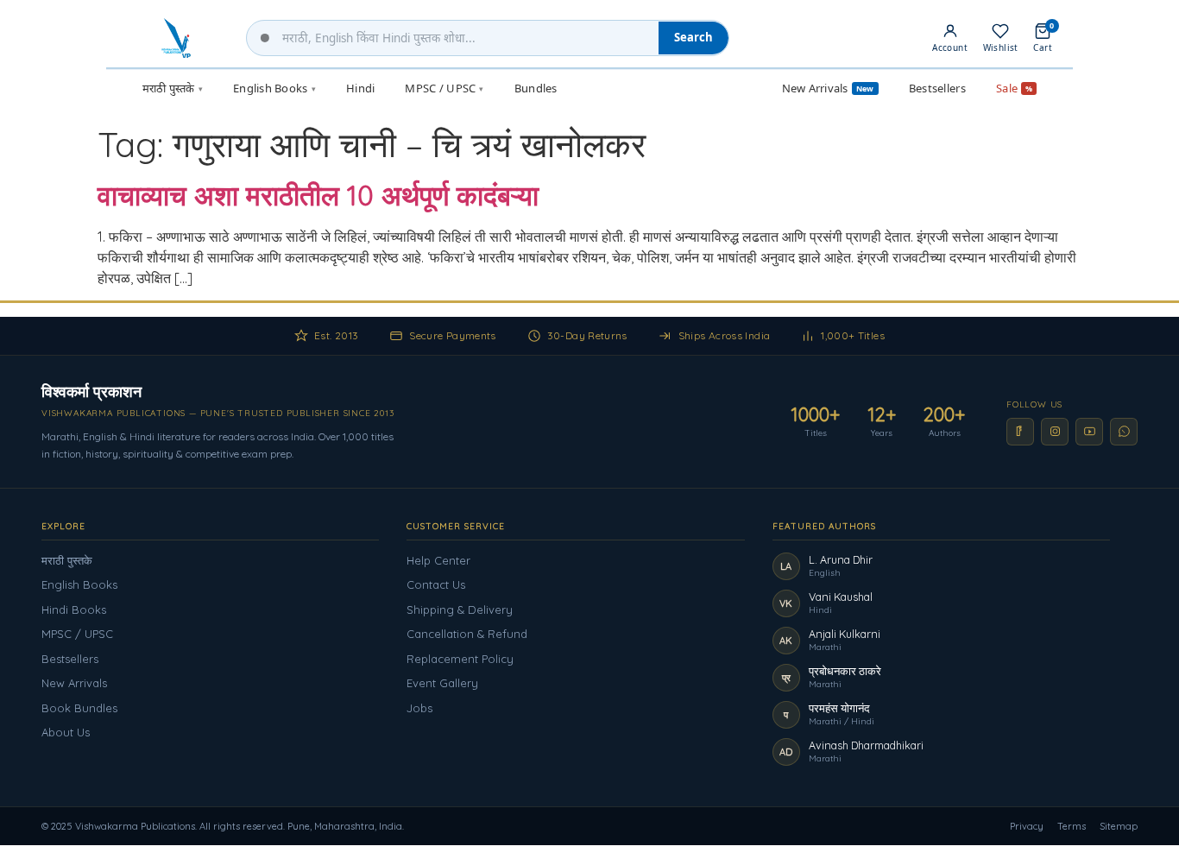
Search (693, 37)
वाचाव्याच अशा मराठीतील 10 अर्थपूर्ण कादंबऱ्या (318, 195)
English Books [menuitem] (274, 88)
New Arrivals (74, 683)
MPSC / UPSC (77, 634)
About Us (65, 732)
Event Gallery (442, 683)
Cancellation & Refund (467, 634)
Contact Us (436, 584)
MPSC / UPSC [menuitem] (444, 88)
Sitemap (1119, 826)
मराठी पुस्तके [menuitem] (172, 88)
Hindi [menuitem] (360, 88)
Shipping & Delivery (460, 609)
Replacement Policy (460, 659)
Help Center (438, 560)
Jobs (419, 708)
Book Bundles (79, 708)
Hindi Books (73, 609)
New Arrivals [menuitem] (828, 88)
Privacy (1026, 826)
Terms (1071, 826)
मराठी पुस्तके (66, 560)
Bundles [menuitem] (536, 88)
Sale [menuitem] (1014, 88)
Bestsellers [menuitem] (937, 88)
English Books (79, 584)
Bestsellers (69, 659)
